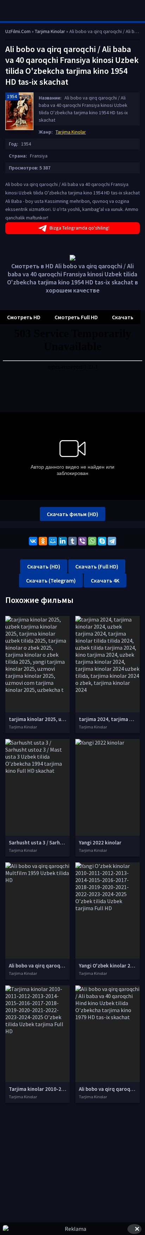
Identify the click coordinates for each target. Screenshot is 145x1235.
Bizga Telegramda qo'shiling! (79, 228)
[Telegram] (112, 541)
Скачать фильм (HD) (72, 513)
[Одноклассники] (43, 541)
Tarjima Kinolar (71, 132)
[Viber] (82, 541)
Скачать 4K (105, 580)
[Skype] (102, 541)
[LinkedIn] (62, 541)
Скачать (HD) (43, 566)
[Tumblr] (72, 541)
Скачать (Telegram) (51, 580)
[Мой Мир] (53, 541)
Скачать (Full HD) (96, 566)
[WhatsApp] (92, 541)
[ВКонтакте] (33, 541)
